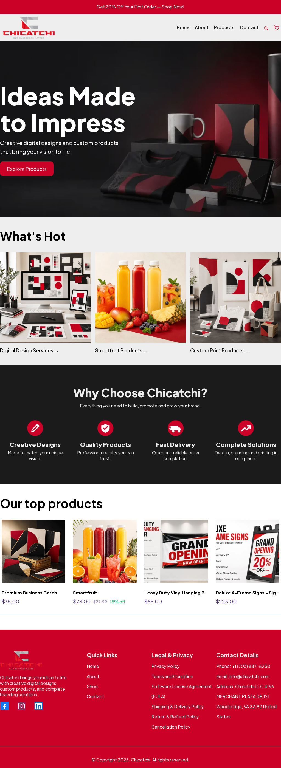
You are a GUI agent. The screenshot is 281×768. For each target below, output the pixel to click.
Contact (95, 696)
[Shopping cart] (276, 27)
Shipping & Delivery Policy (177, 706)
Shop (92, 686)
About (93, 676)
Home (93, 666)
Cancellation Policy (170, 727)
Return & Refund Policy (175, 716)
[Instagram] (21, 706)
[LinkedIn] (38, 706)
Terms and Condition (172, 676)
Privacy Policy (165, 666)
